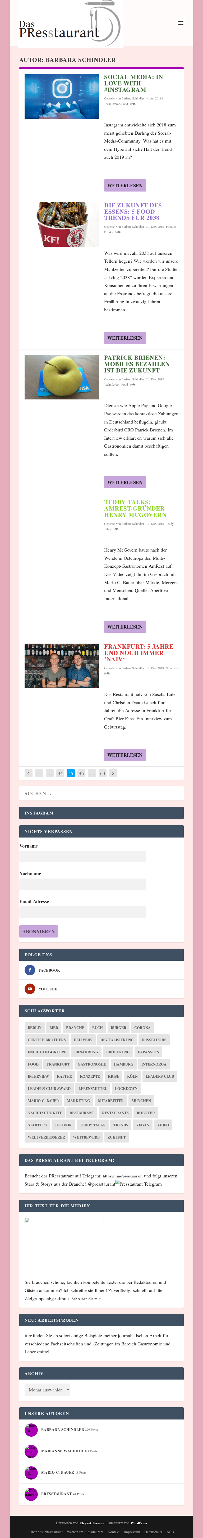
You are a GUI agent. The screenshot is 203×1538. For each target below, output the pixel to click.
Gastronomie (92, 1064)
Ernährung (86, 1052)
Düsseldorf (154, 1040)
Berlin (34, 1027)
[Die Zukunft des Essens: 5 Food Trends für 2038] (62, 224)
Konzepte (90, 1076)
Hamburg (123, 1064)
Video (163, 1125)
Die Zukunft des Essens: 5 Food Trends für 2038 (133, 211)
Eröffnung (118, 1052)
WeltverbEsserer (46, 1137)
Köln (132, 1076)
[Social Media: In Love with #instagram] (62, 96)
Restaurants (115, 1113)
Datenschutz (153, 1531)
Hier (29, 1336)
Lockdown (126, 1088)
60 (102, 773)
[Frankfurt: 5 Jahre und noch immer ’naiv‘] (62, 666)
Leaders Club (160, 1076)
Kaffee (64, 1076)
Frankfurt (58, 1064)
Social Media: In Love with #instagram (133, 83)
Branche (75, 1027)
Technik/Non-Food (116, 104)
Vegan (142, 1125)
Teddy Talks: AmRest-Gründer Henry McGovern (135, 508)
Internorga (154, 1064)
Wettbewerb (86, 1137)
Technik (63, 1125)
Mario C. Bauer (43, 1100)
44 (60, 773)
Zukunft (117, 1137)
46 (81, 773)
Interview (38, 1076)
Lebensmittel (93, 1088)
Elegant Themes (92, 1522)
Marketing (78, 1100)
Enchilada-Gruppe (47, 1052)
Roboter (146, 1113)
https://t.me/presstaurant (123, 1176)
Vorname (28, 845)
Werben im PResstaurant (85, 1531)
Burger (118, 1027)
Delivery (83, 1040)
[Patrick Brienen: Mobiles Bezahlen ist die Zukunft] (62, 377)
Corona (142, 1027)
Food (33, 1064)
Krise (113, 1076)
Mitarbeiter (111, 1100)
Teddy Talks (92, 1125)
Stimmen (171, 668)
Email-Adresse (34, 901)
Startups (37, 1125)
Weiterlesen (124, 185)
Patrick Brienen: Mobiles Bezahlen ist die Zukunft (137, 364)
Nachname (30, 873)
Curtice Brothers (47, 1040)
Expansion (148, 1052)
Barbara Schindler (133, 98)
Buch (97, 1027)
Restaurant (82, 1113)
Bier (53, 1027)
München (141, 1100)
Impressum (132, 1531)
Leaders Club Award (49, 1088)
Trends (120, 1125)
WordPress (139, 1522)
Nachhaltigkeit (45, 1113)
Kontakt (113, 1531)
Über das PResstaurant (46, 1531)
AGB (170, 1531)
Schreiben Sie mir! (87, 1299)
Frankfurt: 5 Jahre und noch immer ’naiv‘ (138, 652)
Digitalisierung (117, 1040)
